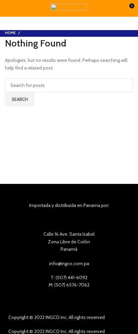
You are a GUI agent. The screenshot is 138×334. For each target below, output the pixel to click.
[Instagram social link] (69, 301)
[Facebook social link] (59, 301)
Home (10, 32)
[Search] (119, 8)
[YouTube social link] (79, 301)
